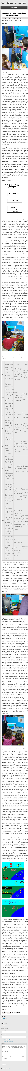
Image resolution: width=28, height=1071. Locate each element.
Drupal (8, 1068)
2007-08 (4, 22)
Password (3, 1034)
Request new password (8, 1041)
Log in (3, 1012)
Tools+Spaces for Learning (13, 3)
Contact (4, 1025)
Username (3, 1030)
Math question (5, 1051)
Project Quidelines (6, 1020)
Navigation (14, 7)
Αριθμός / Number (6, 1011)
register (9, 1012)
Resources (5, 1018)
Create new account (7, 1039)
